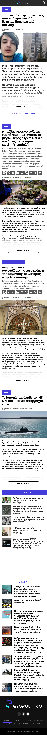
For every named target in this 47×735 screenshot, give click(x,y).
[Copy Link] (35, 173)
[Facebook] (4, 173)
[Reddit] (13, 173)
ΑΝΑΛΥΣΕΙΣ (35, 723)
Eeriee (37, 731)
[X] (9, 173)
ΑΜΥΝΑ (29, 720)
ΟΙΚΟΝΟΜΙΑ (39, 720)
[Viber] (26, 173)
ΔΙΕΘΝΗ (7, 720)
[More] (40, 173)
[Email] (31, 173)
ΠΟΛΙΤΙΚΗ (19, 720)
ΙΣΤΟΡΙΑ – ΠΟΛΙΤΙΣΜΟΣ (18, 723)
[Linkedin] (18, 173)
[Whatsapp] (22, 173)
